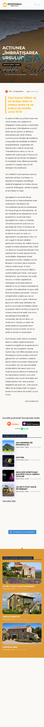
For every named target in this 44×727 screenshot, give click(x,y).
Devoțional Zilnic (22, 479)
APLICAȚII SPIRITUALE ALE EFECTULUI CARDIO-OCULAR (28, 474)
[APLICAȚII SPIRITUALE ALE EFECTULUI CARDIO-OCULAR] (8, 476)
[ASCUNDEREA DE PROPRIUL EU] (8, 446)
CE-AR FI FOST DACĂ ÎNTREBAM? (26, 488)
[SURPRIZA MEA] (22, 634)
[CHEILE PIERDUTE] (22, 603)
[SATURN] (8, 461)
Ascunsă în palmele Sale (17, 74)
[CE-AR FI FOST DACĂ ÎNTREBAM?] (8, 490)
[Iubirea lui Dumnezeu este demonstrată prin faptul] (22, 517)
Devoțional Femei (11, 65)
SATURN (20, 457)
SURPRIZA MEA (9, 647)
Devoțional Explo (22, 460)
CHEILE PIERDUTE (11, 617)
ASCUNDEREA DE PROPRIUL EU (24, 443)
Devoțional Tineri (22, 447)
